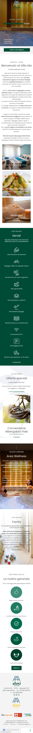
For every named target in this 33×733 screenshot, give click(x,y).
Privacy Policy (5, 724)
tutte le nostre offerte (16, 392)
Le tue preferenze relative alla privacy (12, 729)
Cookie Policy (13, 724)
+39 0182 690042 (8, 40)
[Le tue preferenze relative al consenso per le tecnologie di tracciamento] (30, 730)
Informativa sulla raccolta (6, 731)
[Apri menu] (28, 3)
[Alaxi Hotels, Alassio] (16, 703)
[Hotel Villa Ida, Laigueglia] (16, 5)
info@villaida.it (7, 41)
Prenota (16, 668)
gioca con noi (16, 550)
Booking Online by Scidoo (16, 52)
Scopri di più (16, 362)
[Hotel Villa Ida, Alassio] (16, 681)
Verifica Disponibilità (17, 50)
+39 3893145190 (8, 43)
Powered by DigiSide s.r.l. (24, 724)
